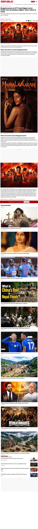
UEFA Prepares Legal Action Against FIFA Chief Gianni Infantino (14, 474)
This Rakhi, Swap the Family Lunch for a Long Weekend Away (13, 463)
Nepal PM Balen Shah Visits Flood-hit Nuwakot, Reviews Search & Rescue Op (15, 328)
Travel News (3, 465)
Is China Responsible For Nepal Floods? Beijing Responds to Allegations (14, 303)
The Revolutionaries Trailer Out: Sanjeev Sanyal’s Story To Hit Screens (14, 428)
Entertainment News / (6, 4)
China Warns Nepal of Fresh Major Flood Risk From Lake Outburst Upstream (15, 453)
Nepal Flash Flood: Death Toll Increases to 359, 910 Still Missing (12, 378)
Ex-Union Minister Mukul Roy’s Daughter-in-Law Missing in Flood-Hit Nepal (15, 253)
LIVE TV (33, 1)
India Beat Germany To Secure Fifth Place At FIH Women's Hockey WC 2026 (15, 469)
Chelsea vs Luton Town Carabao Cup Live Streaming (10, 353)
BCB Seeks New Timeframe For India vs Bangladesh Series (12, 278)
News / (1, 4)
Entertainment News (4, 20)
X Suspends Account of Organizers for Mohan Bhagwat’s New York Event (14, 403)
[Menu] (36, 1)
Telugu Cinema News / (12, 4)
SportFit (2, 471)
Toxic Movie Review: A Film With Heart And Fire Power (11, 228)
